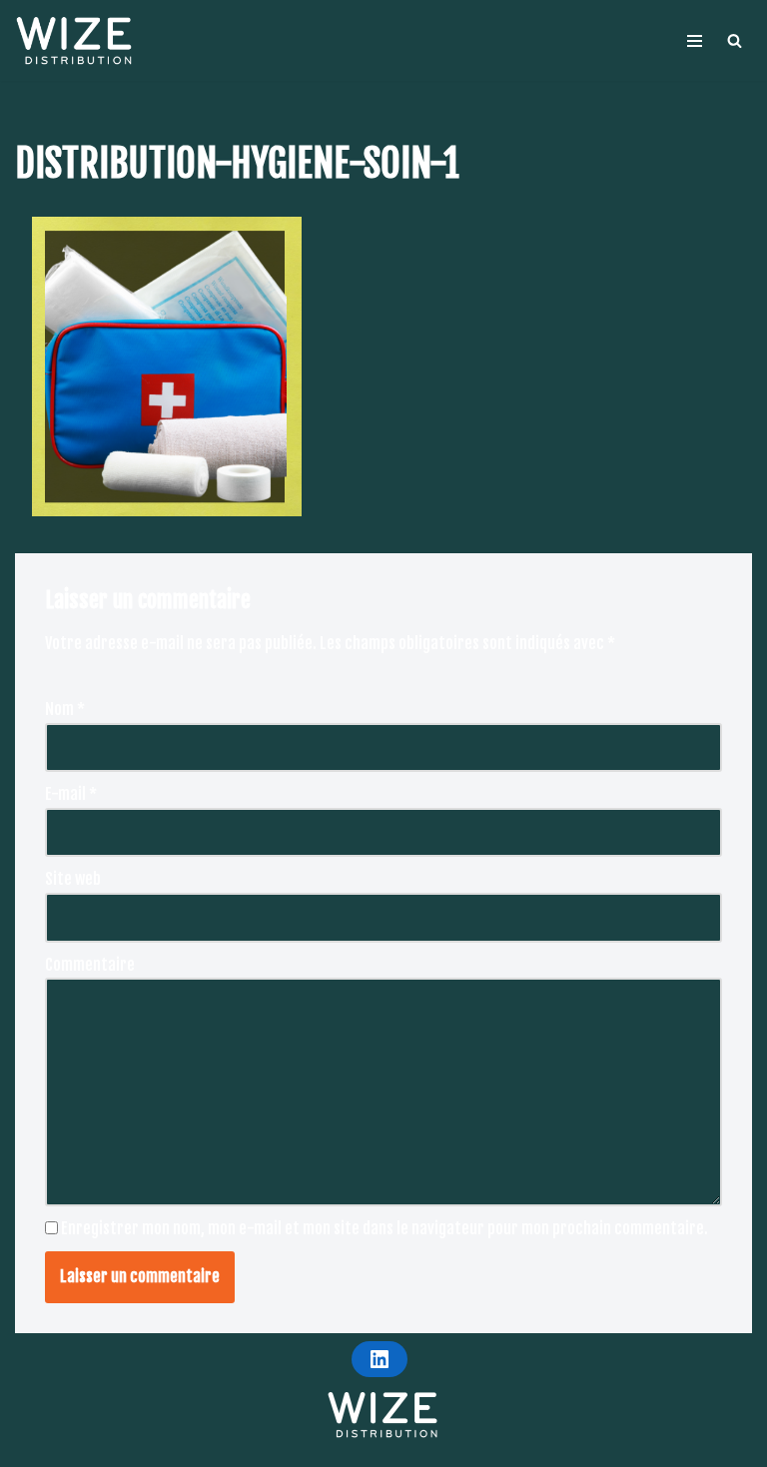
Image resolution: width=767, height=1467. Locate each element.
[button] (734, 40)
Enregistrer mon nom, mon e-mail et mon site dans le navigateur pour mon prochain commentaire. (384, 1228)
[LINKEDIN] (379, 1359)
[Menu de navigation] (694, 41)
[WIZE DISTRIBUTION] (75, 40)
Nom (65, 709)
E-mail (71, 794)
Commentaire (90, 965)
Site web (73, 879)
